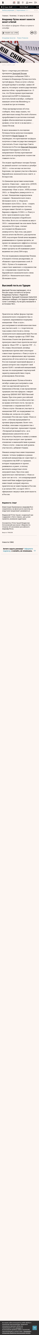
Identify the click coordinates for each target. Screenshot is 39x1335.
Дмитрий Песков (19, 73)
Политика (13, 16)
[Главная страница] (3, 3)
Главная (5, 16)
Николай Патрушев (29, 147)
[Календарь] (14, 3)
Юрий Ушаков (18, 136)
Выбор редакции (8, 10)
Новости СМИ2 (8, 542)
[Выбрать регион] (23, 3)
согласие (18, 1328)
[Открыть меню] (35, 2)
